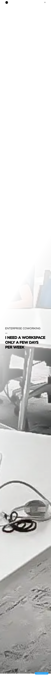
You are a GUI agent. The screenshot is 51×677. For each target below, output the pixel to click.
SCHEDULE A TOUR (42, 673)
